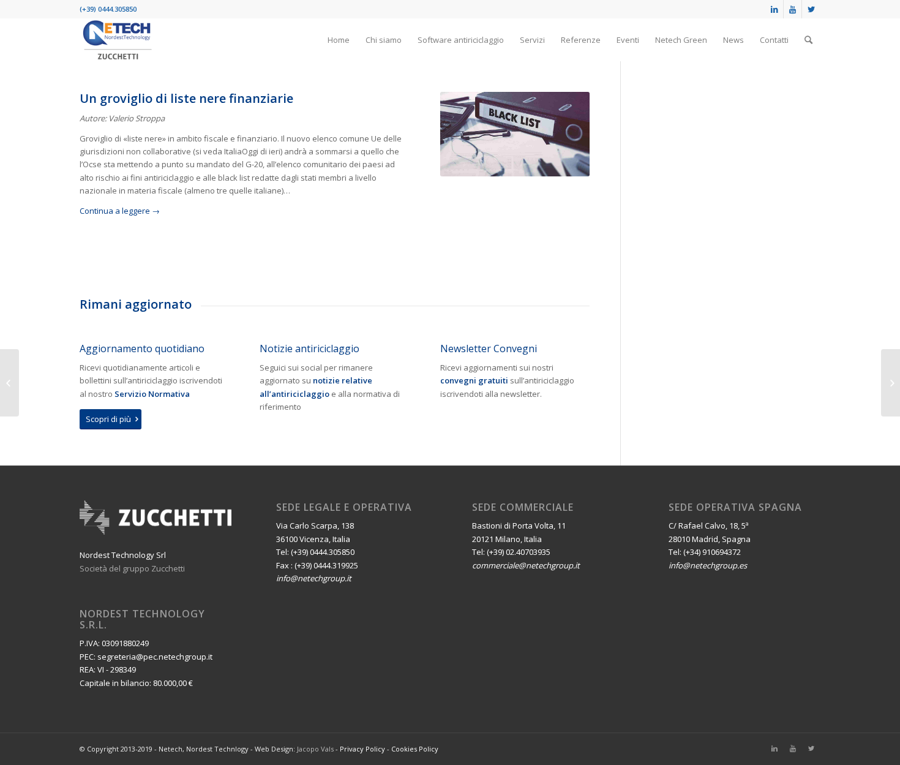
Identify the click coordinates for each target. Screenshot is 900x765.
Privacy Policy (362, 748)
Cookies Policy (414, 748)
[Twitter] (811, 9)
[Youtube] (792, 9)
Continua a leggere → (120, 210)
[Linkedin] (774, 9)
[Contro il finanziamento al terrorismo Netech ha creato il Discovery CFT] (9, 382)
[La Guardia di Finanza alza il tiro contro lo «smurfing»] (890, 382)
